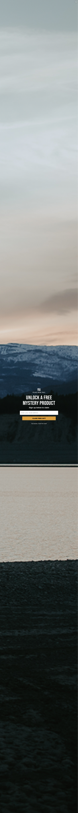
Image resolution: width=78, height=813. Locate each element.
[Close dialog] (76, 2)
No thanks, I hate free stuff (39, 423)
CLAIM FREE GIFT (39, 418)
